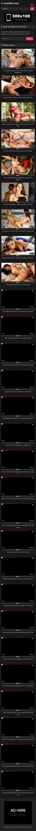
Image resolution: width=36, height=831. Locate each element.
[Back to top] (30, 825)
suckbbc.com (11, 3)
